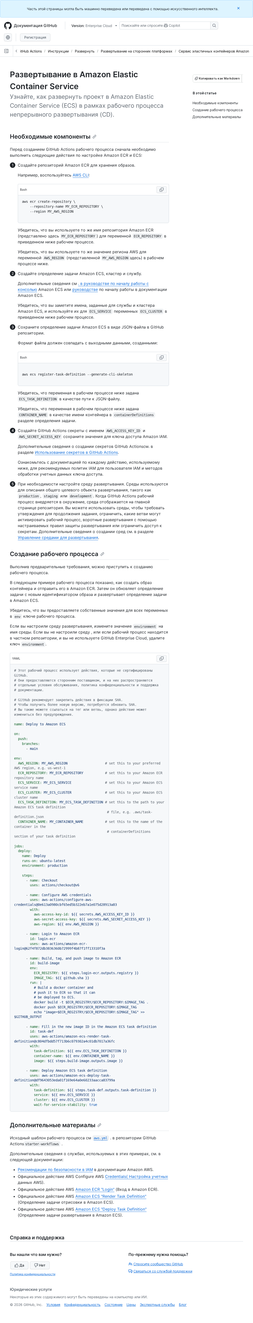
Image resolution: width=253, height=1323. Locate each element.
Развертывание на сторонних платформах (136, 51)
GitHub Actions (30, 51)
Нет (42, 1265)
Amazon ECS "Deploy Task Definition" (111, 1209)
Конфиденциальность (82, 1304)
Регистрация (35, 37)
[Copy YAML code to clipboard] (161, 658)
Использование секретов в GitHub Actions (76, 452)
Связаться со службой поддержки (162, 1271)
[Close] (239, 8)
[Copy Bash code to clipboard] (161, 189)
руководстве (85, 289)
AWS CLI (81, 175)
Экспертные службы (157, 1304)
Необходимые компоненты (50, 136)
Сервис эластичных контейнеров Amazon (214, 51)
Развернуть (85, 51)
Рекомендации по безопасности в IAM (55, 1169)
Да (22, 1265)
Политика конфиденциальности (32, 1274)
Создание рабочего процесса (54, 554)
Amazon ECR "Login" (94, 1189)
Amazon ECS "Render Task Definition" (110, 1196)
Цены (131, 1304)
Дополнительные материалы (52, 1125)
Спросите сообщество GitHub (158, 1264)
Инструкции (58, 51)
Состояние (114, 1304)
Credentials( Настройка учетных (136, 1176)
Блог (183, 1304)
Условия (53, 1304)
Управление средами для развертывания (58, 537)
